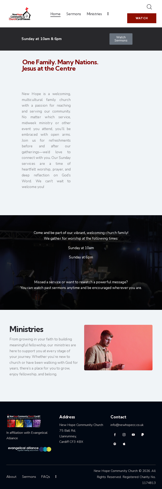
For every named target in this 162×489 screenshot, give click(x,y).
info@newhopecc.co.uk (127, 425)
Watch (142, 18)
